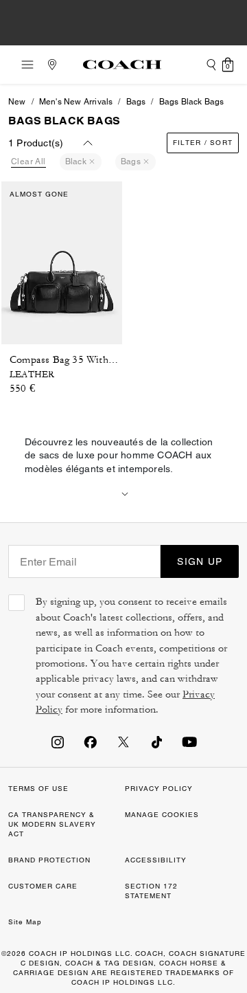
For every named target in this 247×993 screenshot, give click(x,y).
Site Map (25, 921)
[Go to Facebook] (90, 741)
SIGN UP (199, 561)
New (17, 102)
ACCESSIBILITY (156, 860)
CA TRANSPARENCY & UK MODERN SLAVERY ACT (52, 824)
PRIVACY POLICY (159, 788)
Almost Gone (39, 194)
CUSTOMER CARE (43, 886)
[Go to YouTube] (189, 741)
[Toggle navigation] (23, 64)
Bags (136, 102)
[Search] (211, 64)
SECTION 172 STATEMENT (151, 891)
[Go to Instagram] (57, 741)
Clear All (28, 161)
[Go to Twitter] (123, 741)
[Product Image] (61, 259)
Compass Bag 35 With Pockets (78, 359)
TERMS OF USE (38, 788)
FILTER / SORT (203, 142)
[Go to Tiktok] (156, 741)
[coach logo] (122, 64)
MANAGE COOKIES (162, 814)
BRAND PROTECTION (49, 860)
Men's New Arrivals (76, 102)
